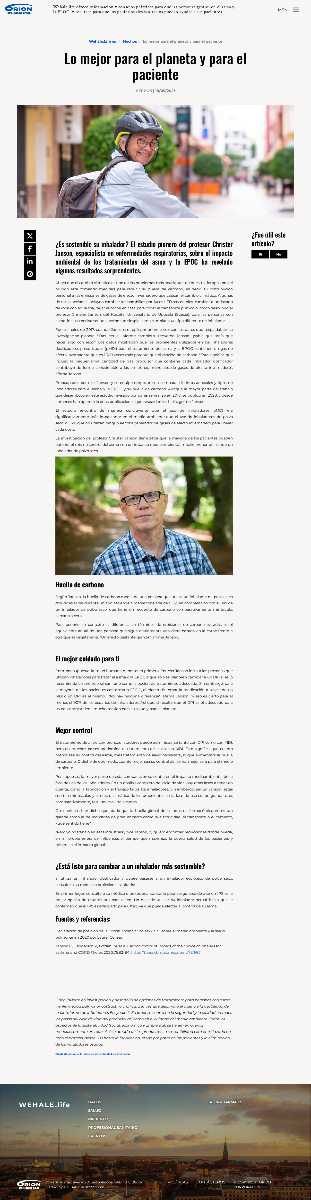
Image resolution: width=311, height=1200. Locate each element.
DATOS (94, 1102)
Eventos (97, 1136)
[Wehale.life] (20, 9)
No (278, 254)
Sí (260, 254)
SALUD (94, 1110)
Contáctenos (210, 1182)
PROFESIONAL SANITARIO (113, 1127)
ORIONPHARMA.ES (224, 1102)
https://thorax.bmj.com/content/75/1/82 (166, 952)
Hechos (130, 41)
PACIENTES (98, 1119)
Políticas (178, 1182)
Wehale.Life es (102, 41)
